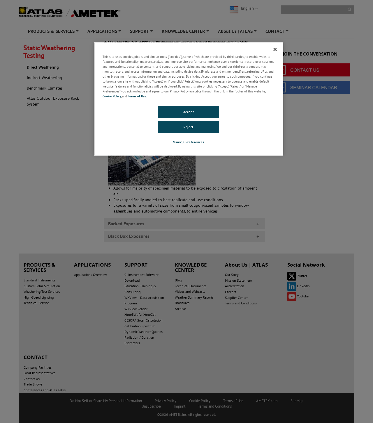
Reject (188, 127)
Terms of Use (137, 96)
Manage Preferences (188, 142)
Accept (188, 112)
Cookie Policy (112, 96)
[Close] (275, 49)
